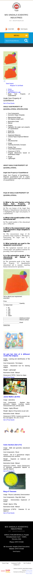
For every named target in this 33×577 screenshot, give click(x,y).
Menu (16, 35)
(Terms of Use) (29, 570)
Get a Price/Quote (8, 103)
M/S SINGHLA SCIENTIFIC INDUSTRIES (16, 17)
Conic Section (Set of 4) (12, 445)
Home (10, 89)
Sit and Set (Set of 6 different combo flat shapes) (16, 355)
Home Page (5, 563)
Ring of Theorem (9, 491)
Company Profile (16, 563)
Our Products (27, 563)
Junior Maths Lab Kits (11, 397)
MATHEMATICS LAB (14, 92)
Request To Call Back (16, 85)
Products (11, 91)
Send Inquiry (10, 83)
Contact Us (17, 564)
